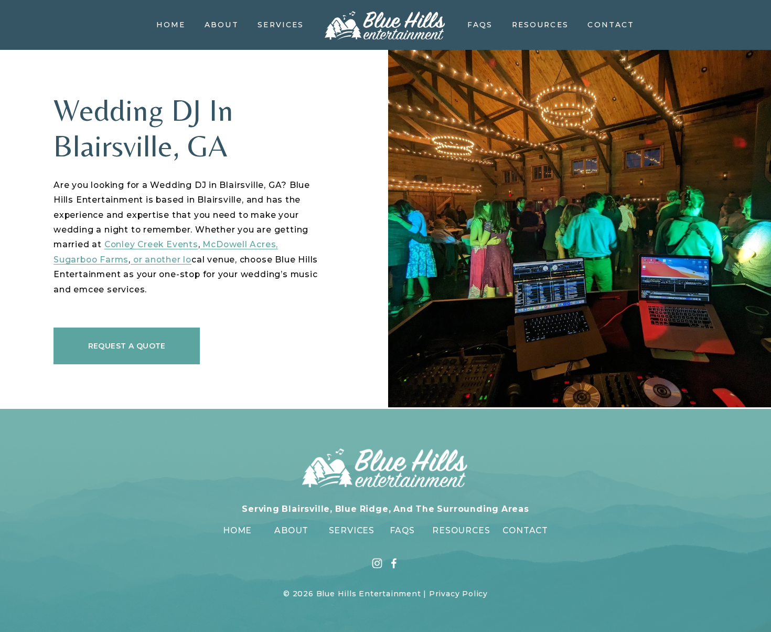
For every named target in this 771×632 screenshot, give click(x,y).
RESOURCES (461, 530)
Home (170, 24)
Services (281, 24)
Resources (540, 24)
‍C (505, 530)
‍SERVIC (346, 530)
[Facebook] (394, 563)
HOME (237, 530)
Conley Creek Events (151, 244)
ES (368, 530)
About (221, 24)
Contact (610, 24)
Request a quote (127, 346)
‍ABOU (288, 530)
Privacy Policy (458, 593)
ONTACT (528, 530)
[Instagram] (377, 563)
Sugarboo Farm (88, 260)
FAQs (479, 24)
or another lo (161, 260)
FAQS (402, 530)
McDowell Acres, (239, 244)
